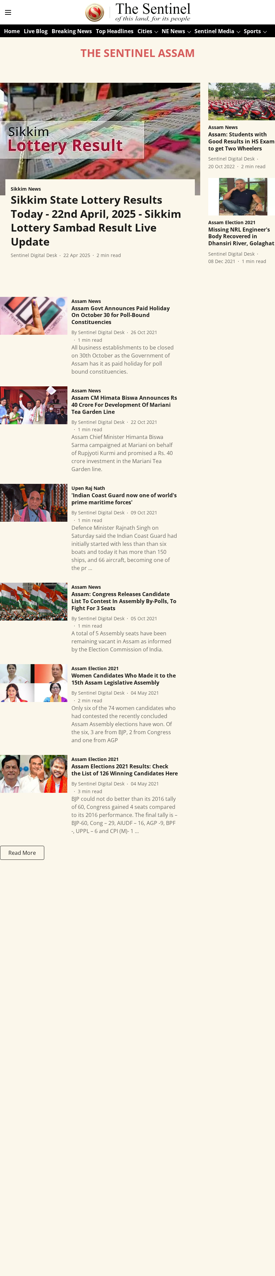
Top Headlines (114, 31)
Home (12, 31)
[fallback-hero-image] (100, 139)
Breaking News (72, 31)
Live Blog (36, 31)
